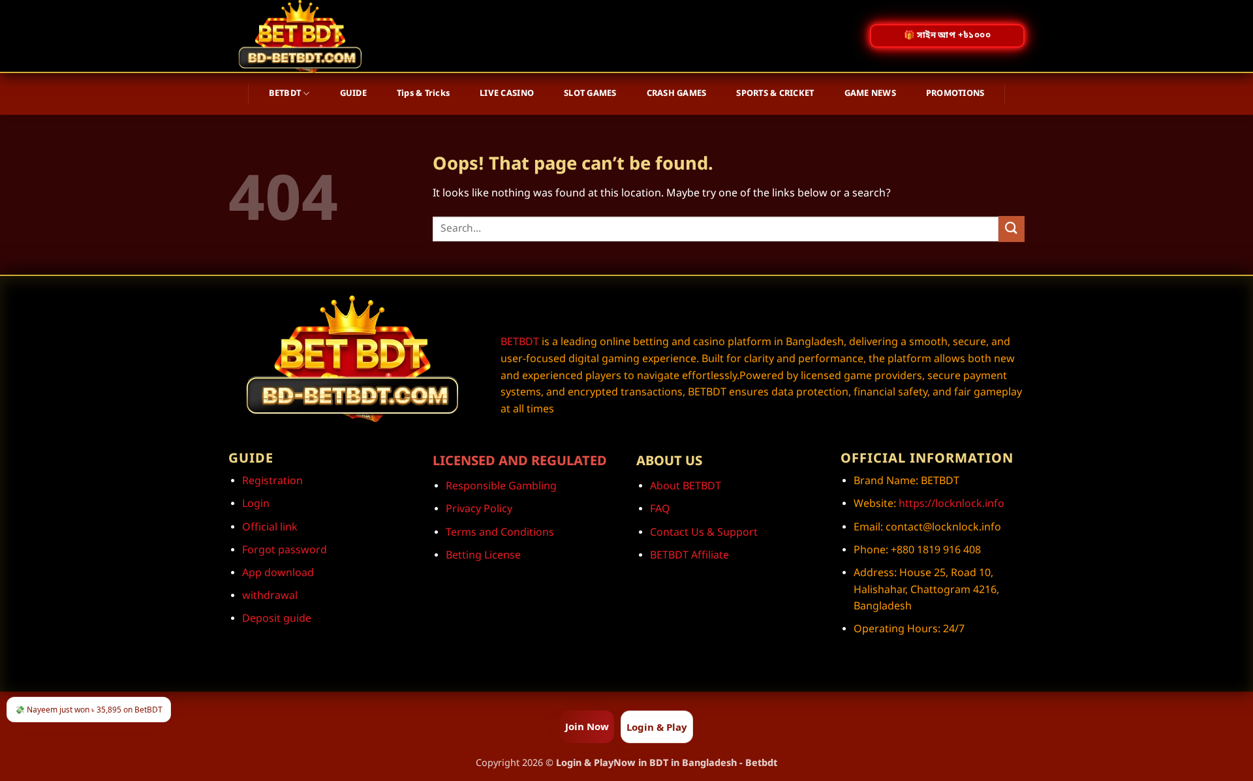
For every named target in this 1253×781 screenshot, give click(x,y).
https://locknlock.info (950, 504)
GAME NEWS (870, 93)
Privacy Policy (479, 509)
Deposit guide (276, 619)
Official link (270, 528)
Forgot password (284, 551)
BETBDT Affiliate (689, 556)
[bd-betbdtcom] (308, 36)
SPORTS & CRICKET (775, 93)
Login (256, 504)
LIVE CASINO (507, 93)
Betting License (483, 556)
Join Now (587, 726)
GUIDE (353, 93)
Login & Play (656, 726)
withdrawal (270, 596)
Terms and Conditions (500, 533)
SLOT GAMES (590, 93)
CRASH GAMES (677, 93)
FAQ (660, 509)
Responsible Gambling (501, 487)
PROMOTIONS (955, 93)
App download (278, 573)
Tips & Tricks (423, 93)
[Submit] (1011, 228)
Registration (272, 481)
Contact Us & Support (704, 533)
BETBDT (285, 93)
